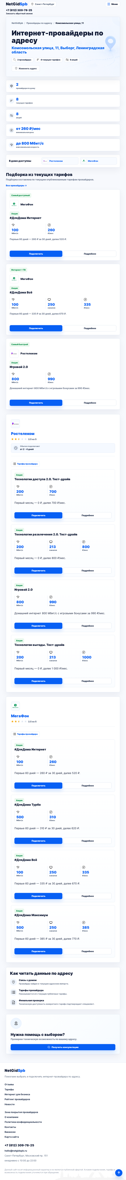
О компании (11, 1117)
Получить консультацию (65, 1047)
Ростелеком (56, 161)
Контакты (10, 1127)
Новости (10, 1104)
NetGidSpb (17, 23)
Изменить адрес (28, 68)
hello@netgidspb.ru (16, 1150)
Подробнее (90, 253)
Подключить (36, 253)
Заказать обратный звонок (19, 13)
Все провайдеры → (16, 185)
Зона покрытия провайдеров (21, 1112)
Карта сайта (12, 1136)
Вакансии (10, 1131)
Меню (114, 4)
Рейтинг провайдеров (17, 1099)
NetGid (16, 4)
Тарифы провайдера (27, 464)
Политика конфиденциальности (23, 1122)
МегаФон (93, 161)
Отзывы (9, 1084)
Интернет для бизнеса (17, 1094)
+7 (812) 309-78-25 (19, 1145)
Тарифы (9, 1089)
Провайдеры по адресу (39, 23)
